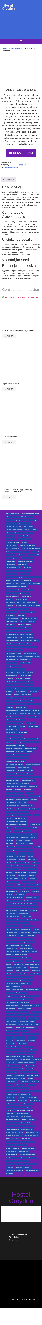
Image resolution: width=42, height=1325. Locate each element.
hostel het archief (19, 865)
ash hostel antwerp (10, 1107)
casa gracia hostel (10, 1062)
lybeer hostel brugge (10, 716)
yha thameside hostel (10, 539)
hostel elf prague (9, 884)
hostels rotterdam (10, 773)
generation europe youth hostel (33, 989)
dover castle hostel (36, 1011)
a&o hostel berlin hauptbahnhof (12, 1164)
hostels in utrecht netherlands (21, 777)
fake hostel (8, 999)
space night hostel (10, 650)
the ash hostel (9, 608)
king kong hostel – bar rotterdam (31, 738)
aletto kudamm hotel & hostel (32, 1132)
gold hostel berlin (9, 970)
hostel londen (20, 850)
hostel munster (19, 840)
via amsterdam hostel (26, 558)
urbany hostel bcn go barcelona (25, 561)
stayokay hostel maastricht (24, 627)
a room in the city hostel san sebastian (14, 1170)
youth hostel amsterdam (23, 535)
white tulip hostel (25, 551)
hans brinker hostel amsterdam (13, 957)
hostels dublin (9, 789)
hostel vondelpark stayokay (34, 796)
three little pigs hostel (25, 583)
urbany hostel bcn (22, 564)
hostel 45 (17, 929)
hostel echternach (10, 888)
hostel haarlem (9, 872)
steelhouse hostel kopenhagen (12, 618)
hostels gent (23, 786)
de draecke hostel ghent (33, 1018)
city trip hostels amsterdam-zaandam (30, 1034)
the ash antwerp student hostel (22, 608)
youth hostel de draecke (11, 532)
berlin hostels (31, 1084)
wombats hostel (31, 545)
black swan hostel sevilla (11, 1081)
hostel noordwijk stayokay (31, 834)
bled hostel (30, 1078)
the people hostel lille (26, 596)
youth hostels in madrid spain (12, 513)
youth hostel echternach (30, 529)
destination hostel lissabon (12, 1018)
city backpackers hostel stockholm (13, 1046)
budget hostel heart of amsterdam (13, 1065)
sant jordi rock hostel (27, 681)
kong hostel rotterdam (33, 726)
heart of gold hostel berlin (11, 948)
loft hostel (21, 719)
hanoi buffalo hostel (18, 964)
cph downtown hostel (23, 1024)
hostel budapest (11, 167)
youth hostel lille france (24, 523)
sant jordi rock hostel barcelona (13, 681)
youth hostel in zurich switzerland (13, 526)
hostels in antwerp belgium (12, 786)
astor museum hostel (35, 1100)
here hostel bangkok (21, 942)
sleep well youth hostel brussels (13, 672)
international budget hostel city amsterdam (15, 761)
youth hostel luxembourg (11, 520)
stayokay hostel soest (11, 627)
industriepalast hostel (10, 767)
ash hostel (19, 1107)
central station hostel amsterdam (13, 1056)
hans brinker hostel (26, 957)
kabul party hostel (35, 742)
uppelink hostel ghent (24, 573)
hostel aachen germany (27, 926)
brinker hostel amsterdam (33, 1075)
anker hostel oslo (21, 1110)
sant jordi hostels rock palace (12, 685)
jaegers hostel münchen (11, 754)
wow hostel (22, 545)
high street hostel (36, 932)
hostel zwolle (20, 792)
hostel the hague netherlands (12, 805)
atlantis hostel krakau (10, 1100)
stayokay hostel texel (10, 624)
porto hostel (18, 700)
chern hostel (8, 1053)
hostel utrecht (34, 799)
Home (4, 48)
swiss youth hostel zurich (11, 612)
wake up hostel (21, 554)
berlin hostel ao (23, 1091)
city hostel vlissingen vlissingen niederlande (15, 1037)
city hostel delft (31, 1040)
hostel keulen (22, 859)
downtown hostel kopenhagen (24, 1008)
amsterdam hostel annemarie (28, 1119)
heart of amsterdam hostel (26, 948)
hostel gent (31, 875)
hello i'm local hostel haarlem (12, 945)
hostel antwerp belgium (11, 913)
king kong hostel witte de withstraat (14, 738)
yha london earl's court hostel (12, 542)
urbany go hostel (27, 567)
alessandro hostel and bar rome (31, 1135)
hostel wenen (22, 796)
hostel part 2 (34, 827)
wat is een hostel (35, 551)
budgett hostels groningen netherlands (25, 1062)
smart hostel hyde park (25, 659)
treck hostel (37, 577)
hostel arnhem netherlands (12, 910)
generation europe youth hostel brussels (15, 989)
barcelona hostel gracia (34, 1091)
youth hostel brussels (10, 535)
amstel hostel (32, 1126)
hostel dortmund (35, 891)
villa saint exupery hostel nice (12, 558)
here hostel (31, 942)
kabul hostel (21, 745)
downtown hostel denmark (11, 1011)
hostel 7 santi (9, 929)
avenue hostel (21, 1097)
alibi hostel (21, 1132)
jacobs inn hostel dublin (11, 757)
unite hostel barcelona (11, 577)
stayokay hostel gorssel (24, 631)
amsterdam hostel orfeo (25, 1116)
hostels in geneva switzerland (12, 780)
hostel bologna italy (31, 903)
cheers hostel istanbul (19, 1053)
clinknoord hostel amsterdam (12, 1030)
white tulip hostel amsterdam (12, 551)
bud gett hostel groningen (11, 1072)
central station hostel (28, 1056)
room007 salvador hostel (21, 691)
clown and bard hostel (31, 1027)
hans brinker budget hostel (32, 961)
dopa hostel (20, 1015)
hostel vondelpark (10, 799)
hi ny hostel (21, 935)
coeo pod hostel (9, 1027)
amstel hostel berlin (22, 1126)
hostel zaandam (29, 792)
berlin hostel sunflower (11, 1087)
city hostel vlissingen (32, 1037)
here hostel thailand (10, 942)
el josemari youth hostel (27, 999)
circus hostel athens (10, 1049)
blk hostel (23, 1078)
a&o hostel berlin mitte (11, 1161)
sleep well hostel (9, 678)
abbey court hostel (10, 1145)
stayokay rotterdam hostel (11, 621)
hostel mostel (30, 843)
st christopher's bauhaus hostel (13, 643)
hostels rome (19, 773)
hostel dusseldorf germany (22, 888)
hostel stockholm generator (12, 811)
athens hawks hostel (22, 1100)
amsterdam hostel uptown (22, 1113)
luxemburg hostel (21, 716)
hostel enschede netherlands (28, 881)
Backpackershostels (15, 48)
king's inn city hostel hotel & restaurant (14, 735)
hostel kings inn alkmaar (11, 859)
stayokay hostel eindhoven (12, 634)
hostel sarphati (9, 818)
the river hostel (9, 593)
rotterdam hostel (9, 691)
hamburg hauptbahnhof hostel (32, 964)
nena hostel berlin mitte (11, 713)
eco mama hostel (25, 1002)
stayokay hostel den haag (26, 634)
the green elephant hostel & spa (30, 602)
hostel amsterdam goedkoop (31, 919)
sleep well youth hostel (28, 672)
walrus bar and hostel (10, 554)
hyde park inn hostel (10, 770)
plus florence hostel (36, 704)
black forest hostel (35, 1081)
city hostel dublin (9, 1040)
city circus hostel (22, 1043)
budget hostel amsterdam (29, 1065)
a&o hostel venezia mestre (28, 1148)
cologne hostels (34, 1024)
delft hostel (22, 1018)
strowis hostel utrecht (10, 615)
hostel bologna (9, 907)
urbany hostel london (10, 561)
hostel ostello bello (10, 834)
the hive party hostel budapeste (13, 602)
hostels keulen (9, 777)
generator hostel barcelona (12, 980)
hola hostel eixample (25, 932)
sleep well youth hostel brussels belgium (15, 669)
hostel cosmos (9, 900)
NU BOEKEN (9, 336)
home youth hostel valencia (12, 932)
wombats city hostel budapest (12, 548)
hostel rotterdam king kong (12, 821)
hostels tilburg (30, 770)
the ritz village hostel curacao (21, 593)
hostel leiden (30, 853)
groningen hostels (10, 967)
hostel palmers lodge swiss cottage (22, 831)
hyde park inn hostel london (24, 767)
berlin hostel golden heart (11, 1091)
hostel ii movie (9, 865)
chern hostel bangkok (31, 1049)
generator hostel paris (22, 973)
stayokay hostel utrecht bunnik (27, 621)
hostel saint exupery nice (20, 818)
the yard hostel (36, 583)
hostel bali (35, 907)
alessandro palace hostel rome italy (14, 1135)
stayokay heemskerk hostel (26, 637)
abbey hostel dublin (26, 1138)
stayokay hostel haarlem (11, 631)
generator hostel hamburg (26, 976)
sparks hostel (34, 646)
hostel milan (17, 846)
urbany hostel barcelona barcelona (13, 567)
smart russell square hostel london (13, 653)
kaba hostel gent (20, 751)
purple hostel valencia (26, 694)
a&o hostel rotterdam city (11, 1154)
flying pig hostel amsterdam (12, 996)
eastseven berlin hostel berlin (12, 1005)
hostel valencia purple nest (22, 799)
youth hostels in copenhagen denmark (30, 513)
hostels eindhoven (33, 786)
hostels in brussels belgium (12, 783)
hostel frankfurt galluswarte (12, 878)
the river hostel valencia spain (12, 589)
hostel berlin (17, 907)
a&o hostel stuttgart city (11, 1151)
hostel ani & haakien (26, 916)
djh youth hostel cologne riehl (31, 1015)
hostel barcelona (26, 907)
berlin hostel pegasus (23, 1087)
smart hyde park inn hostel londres (32, 656)
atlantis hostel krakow (32, 1097)
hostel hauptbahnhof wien (31, 865)
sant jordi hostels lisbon (27, 685)
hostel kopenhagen (21, 856)
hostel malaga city (27, 846)
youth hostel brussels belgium (26, 532)
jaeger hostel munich (23, 754)
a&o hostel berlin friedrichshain (29, 1164)
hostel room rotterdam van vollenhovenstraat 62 (16, 824)
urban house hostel (10, 570)
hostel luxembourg (10, 850)
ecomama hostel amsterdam (12, 1002)
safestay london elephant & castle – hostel (30, 688)
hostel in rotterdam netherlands (22, 862)
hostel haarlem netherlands (30, 869)
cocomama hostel (20, 1027)
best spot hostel (9, 1084)
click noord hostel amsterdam (12, 1034)
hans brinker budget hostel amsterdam (14, 961)
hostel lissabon (28, 850)
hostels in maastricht (35, 777)
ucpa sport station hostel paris (25, 577)
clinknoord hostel (25, 1030)
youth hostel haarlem (28, 526)
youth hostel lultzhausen (11, 523)
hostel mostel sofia (20, 843)
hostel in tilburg (9, 862)
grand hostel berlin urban (21, 967)
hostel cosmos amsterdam (32, 897)
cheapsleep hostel (31, 1053)
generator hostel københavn (12, 976)
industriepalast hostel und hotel (33, 764)
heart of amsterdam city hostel (12, 951)
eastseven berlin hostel (27, 1005)
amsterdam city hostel (11, 1122)
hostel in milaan (35, 862)
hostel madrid (37, 846)
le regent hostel (22, 726)
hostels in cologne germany (28, 780)
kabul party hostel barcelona (22, 742)
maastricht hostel (36, 713)
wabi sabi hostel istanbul (33, 554)
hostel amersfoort (10, 922)
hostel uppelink (22, 802)
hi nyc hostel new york (11, 935)
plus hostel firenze (10, 704)
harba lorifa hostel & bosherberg (29, 951)
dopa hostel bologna (10, 1015)
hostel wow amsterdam (11, 796)
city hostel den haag (20, 1040)
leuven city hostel (30, 723)
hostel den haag (9, 894)
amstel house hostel (10, 1126)
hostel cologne (18, 900)
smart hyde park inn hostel (12, 659)
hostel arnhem (23, 910)
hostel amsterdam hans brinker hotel (14, 919)
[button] (21, 41)
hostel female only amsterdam (12, 881)
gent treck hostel (36, 970)
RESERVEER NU (21, 153)
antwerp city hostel (10, 1110)
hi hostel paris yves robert (11, 938)
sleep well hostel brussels (11, 675)
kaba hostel (29, 751)
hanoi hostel (8, 964)
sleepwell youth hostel (25, 662)
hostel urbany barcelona (11, 802)
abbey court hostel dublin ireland (13, 1141)
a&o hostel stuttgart (23, 1151)
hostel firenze (33, 878)
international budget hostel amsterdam (14, 764)
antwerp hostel (27, 1107)
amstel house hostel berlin (24, 1122)
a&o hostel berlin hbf (23, 1161)
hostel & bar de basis (26, 929)
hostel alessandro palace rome (12, 926)
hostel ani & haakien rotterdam (12, 916)
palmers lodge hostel (25, 710)
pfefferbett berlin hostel (21, 707)
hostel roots (23, 821)
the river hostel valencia (27, 589)
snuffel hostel (20, 650)
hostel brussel (37, 900)
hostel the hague (9, 808)
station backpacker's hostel (12, 640)
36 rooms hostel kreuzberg (32, 1170)
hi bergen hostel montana (25, 938)
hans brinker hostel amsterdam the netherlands (16, 954)
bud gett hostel (23, 1072)
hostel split (36, 815)
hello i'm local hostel (25, 945)
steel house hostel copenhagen (29, 618)
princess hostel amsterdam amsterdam (14, 697)
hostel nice (33, 837)
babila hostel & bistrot (10, 1097)
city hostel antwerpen (10, 1043)
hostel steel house (25, 811)
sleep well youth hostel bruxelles (13, 666)
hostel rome (8, 827)
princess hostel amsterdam (32, 697)
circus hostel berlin (28, 1046)
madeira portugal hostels (24, 713)
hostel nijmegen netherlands (12, 837)
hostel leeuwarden (10, 856)
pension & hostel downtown (12, 710)
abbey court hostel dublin (28, 1141)
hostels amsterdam (10, 792)
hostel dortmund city (24, 891)
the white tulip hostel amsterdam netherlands (16, 586)
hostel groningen (32, 872)
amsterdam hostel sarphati (12, 1116)
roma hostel (8, 694)
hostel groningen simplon (20, 872)
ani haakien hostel (10, 1113)
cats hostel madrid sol (25, 1059)
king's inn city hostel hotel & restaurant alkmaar (16, 732)
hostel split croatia (27, 815)
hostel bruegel (21, 903)
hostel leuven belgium (10, 853)
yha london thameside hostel (24, 539)
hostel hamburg (9, 869)
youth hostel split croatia (11, 516)
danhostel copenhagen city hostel (26, 1021)
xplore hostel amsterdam (11, 545)
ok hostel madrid (36, 710)
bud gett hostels (29, 1068)
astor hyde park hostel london (12, 1103)
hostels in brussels (25, 783)
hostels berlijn (18, 789)
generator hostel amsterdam (26, 980)
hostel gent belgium (22, 875)
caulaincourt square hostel (11, 1059)
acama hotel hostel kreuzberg (12, 1138)
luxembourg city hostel (33, 716)
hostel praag (25, 827)
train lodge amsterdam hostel (12, 580)
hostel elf (28, 884)
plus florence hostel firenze (23, 704)
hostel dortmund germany (11, 891)
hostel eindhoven (36, 884)
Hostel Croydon (8, 7)
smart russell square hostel (30, 653)
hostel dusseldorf (35, 888)
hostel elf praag (19, 884)
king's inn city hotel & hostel (12, 729)
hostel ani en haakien (23, 913)
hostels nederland (29, 773)
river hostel (16, 694)
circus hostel (20, 1049)
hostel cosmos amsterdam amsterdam (14, 897)
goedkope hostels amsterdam (22, 970)
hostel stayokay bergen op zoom (13, 815)
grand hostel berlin (34, 967)
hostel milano (9, 846)
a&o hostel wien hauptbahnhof (12, 1148)
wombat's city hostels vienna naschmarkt (31, 548)
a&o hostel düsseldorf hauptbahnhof (27, 1157)
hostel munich (28, 840)
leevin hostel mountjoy (11, 726)
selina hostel (28, 678)
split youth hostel (26, 643)
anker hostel (30, 1110)
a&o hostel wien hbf (21, 1145)
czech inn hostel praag (11, 1024)
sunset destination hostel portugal (27, 612)
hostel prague (17, 827)
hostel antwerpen (33, 910)
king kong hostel (9, 742)
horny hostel (36, 929)
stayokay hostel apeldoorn (11, 637)
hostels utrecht (21, 770)
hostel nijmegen (24, 837)
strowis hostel (21, 615)
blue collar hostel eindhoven (12, 1078)
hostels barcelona (27, 789)
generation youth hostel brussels (13, 986)
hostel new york (9, 840)
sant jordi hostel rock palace (12, 688)
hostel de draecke (20, 894)
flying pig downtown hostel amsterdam (29, 996)
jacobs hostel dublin (23, 757)
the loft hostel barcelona (21, 599)
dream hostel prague (10, 1008)
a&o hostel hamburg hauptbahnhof (27, 1154)
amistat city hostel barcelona (12, 1129)
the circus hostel (9, 605)
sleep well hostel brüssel (25, 675)
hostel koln (30, 856)
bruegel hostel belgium (20, 1075)
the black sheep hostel (21, 605)
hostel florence (24, 878)
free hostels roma (23, 992)
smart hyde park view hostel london (14, 656)
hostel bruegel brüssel (11, 903)
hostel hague (18, 869)
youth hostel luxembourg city (25, 516)
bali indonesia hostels (26, 1094)
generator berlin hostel (26, 983)
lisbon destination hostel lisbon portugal (14, 723)
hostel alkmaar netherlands (22, 922)
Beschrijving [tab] (8, 179)
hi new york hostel (31, 935)
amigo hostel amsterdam (27, 1129)
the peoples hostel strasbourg (12, 596)
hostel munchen (9, 843)
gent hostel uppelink (10, 973)
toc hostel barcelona (26, 580)
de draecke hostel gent (11, 1021)
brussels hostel (32, 1072)
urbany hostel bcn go (10, 564)
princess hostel (9, 700)
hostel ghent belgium (10, 875)
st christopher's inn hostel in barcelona (29, 640)
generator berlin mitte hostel (12, 983)
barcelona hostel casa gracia (12, 1094)
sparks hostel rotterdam (22, 646)
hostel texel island (33, 808)
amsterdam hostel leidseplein (12, 1119)
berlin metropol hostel (20, 1084)
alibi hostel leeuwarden (11, 1132)
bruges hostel (9, 1075)
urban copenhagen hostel (11, 573)
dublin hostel (37, 1005)
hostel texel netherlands (21, 808)
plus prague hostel (27, 700)
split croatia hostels (10, 646)
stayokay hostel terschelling (24, 624)
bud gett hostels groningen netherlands (14, 1068)
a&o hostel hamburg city (11, 1157)
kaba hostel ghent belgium (30, 748)
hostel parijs (8, 831)
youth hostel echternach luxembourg (14, 529)
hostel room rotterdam (35, 824)
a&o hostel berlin (9, 1167)
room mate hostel (33, 691)
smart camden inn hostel (11, 662)
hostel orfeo (19, 834)
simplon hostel (19, 678)
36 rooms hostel (9, 1173)
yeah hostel (24, 542)
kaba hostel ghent (10, 751)
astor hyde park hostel (27, 1103)
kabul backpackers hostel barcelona (14, 748)
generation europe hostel (11, 992)
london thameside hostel (11, 719)
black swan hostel (24, 1081)
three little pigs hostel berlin (12, 583)
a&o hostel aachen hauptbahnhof (23, 1167)
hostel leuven (21, 853)
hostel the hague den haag (27, 805)
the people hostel (9, 599)
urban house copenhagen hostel (24, 570)
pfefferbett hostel (9, 707)
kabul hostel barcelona (11, 745)
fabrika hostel (16, 999)
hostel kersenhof (32, 859)
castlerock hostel (37, 1059)
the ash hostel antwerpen (34, 605)
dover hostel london (24, 1011)
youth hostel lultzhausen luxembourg (27, 520)
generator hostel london (35, 973)
